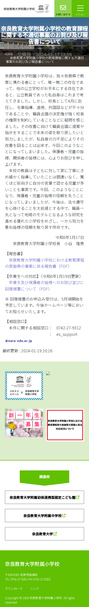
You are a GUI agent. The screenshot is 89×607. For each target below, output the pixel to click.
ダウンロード (14, 588)
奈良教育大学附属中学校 (42, 515)
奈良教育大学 (42, 533)
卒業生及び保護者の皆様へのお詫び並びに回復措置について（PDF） (44, 285)
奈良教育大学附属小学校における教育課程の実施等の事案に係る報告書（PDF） (44, 263)
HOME (8, 54)
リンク (34, 588)
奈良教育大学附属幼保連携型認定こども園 (42, 497)
